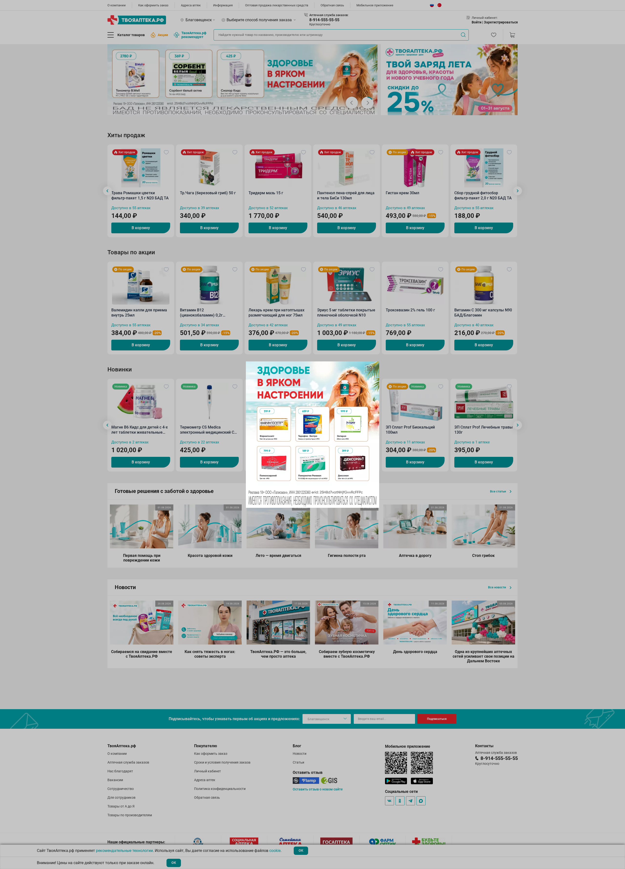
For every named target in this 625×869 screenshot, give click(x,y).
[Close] (373, 366)
